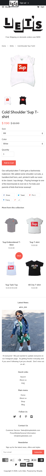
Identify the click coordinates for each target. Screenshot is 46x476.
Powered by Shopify (34, 471)
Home (4, 46)
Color (4, 139)
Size (4, 129)
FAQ (23, 383)
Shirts (12, 46)
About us (23, 380)
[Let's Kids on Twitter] (14, 417)
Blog (23, 405)
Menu (7, 7)
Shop (23, 401)
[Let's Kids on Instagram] (31, 417)
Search (23, 377)
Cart (42, 7)
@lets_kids (23, 307)
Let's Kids (22, 471)
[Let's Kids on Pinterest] (26, 417)
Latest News (23, 302)
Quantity (5, 150)
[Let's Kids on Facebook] (20, 417)
